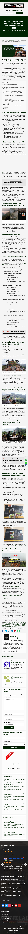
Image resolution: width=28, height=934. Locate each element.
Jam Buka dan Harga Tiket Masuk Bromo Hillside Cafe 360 (14, 88)
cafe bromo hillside (14, 623)
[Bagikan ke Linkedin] (12, 631)
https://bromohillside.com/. (19, 546)
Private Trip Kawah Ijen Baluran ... (14, 764)
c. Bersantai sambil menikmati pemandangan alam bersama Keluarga (14, 101)
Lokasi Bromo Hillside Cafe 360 (10, 86)
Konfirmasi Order (6, 920)
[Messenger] (26, 465)
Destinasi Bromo (18, 624)
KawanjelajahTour (9, 850)
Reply (5, 670)
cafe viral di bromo (11, 624)
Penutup (5, 108)
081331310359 (17, 11)
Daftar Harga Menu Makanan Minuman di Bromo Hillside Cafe (14, 104)
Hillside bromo (7, 625)
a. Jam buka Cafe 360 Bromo (11, 90)
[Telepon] (26, 463)
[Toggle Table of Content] (23, 83)
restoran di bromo (13, 625)
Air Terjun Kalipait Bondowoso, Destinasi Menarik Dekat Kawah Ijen (13, 821)
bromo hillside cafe (13, 622)
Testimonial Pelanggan (7, 922)
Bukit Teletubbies (18, 375)
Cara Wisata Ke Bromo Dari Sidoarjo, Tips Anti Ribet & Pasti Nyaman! (13, 825)
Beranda (3, 40)
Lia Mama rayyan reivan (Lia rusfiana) (16, 858)
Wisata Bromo (4, 626)
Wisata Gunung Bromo (10, 40)
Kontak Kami (20, 13)
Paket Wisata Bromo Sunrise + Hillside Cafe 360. (14, 594)
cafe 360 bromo (21, 622)
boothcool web (14, 661)
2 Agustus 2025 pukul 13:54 (17, 662)
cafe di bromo (4, 624)
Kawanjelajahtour (16, 638)
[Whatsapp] (26, 460)
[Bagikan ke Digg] (9, 631)
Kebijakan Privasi (5, 916)
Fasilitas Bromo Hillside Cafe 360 (10, 84)
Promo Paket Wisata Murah (8, 918)
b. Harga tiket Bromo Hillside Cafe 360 (13, 91)
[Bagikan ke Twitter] (6, 631)
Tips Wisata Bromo (21, 625)
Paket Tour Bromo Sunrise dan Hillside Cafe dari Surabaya (13, 106)
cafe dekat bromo (22, 623)
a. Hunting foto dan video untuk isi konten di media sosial (14, 96)
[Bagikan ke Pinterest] (15, 631)
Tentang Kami (5, 914)
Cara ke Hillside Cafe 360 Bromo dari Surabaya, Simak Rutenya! (12, 831)
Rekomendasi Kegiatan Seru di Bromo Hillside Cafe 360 (13, 93)
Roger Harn (14, 676)
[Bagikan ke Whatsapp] (18, 631)
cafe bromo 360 (7, 623)
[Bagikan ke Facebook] (3, 631)
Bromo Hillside (6, 622)
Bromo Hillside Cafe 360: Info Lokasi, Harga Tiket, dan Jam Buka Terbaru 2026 (14, 24)
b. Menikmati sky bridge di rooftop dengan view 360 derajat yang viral (15, 98)
